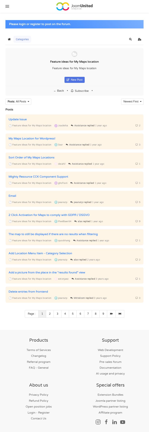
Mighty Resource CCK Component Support (38, 176)
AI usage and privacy (110, 373)
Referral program (39, 362)
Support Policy (110, 356)
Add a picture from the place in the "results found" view (47, 272)
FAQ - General (39, 368)
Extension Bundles (110, 395)
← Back (58, 90)
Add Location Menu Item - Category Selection (40, 253)
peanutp (78, 202)
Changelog (38, 356)
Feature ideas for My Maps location (74, 62)
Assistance (80, 125)
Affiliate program (110, 412)
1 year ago (101, 125)
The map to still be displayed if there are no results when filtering (53, 234)
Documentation (110, 368)
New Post (75, 79)
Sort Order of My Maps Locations (32, 157)
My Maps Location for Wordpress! (32, 138)
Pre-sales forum (110, 362)
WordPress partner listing (110, 406)
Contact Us (38, 418)
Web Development (110, 350)
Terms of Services (39, 350)
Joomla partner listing (110, 401)
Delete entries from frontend (28, 291)
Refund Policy (38, 401)
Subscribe (81, 90)
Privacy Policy (38, 395)
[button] (7, 6)
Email (12, 196)
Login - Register (39, 412)
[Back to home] (74, 6)
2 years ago (93, 259)
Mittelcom (79, 298)
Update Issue (18, 119)
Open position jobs (39, 406)
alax (80, 221)
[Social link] (98, 422)
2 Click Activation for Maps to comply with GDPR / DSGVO (49, 215)
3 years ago (102, 279)
